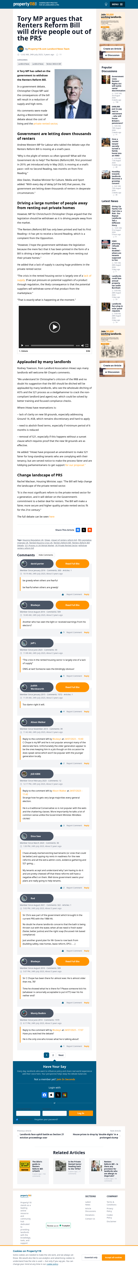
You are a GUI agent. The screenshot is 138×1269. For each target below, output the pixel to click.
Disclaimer (111, 1221)
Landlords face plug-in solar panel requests (117, 307)
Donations (89, 1215)
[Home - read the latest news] (58, 4)
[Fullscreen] (87, 345)
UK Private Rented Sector (66, 545)
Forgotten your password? (46, 1119)
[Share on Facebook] (78, 530)
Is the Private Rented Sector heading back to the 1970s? (74, 1165)
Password (46, 1109)
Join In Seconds (66, 1079)
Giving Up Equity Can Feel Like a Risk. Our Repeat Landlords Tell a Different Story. (117, 216)
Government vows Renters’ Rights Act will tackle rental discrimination (117, 83)
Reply (86, 594)
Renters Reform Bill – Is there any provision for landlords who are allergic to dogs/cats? (111, 1168)
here (51, 516)
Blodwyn (57, 738)
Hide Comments (46, 555)
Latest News (88, 1203)
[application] (54, 327)
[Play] (22, 345)
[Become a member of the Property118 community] (112, 27)
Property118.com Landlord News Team (49, 48)
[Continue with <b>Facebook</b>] (44, 1095)
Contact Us (90, 1218)
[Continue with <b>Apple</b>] (51, 1095)
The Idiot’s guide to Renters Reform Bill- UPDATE (37, 1166)
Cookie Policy (110, 1216)
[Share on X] (84, 530)
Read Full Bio (72, 563)
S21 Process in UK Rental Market (39, 545)
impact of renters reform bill (64, 540)
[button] (54, 327)
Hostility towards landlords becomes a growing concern (117, 177)
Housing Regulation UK (33, 540)
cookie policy (52, 1264)
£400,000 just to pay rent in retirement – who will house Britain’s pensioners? (117, 114)
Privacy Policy (110, 1209)
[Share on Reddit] (90, 530)
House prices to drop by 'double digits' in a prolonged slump (95, 1136)
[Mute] (82, 345)
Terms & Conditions (111, 1203)
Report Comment (74, 594)
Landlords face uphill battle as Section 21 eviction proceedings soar (42, 1136)
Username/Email (23, 1109)
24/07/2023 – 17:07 (73, 1030)
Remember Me (25, 1119)
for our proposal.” (75, 465)
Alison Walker (59, 790)
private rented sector (45, 123)
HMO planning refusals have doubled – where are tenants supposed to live (116, 250)
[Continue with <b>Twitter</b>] (58, 1095)
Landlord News (23, 64)
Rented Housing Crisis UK (41, 542)
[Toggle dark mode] (106, 4)
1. (23, 351)
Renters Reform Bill (53, 64)
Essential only (91, 1257)
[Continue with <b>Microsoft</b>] (64, 1095)
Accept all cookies (113, 1257)
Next (61, 1055)
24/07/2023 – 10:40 (73, 738)
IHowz (47, 540)
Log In (80, 1113)
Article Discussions (90, 1209)
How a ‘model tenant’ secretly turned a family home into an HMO (117, 147)
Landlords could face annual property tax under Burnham (116, 282)
